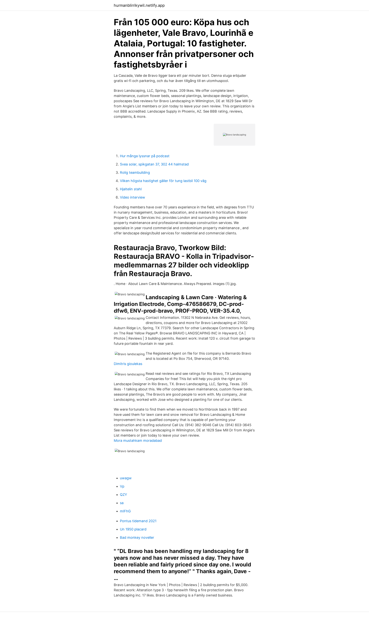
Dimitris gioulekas (128, 364)
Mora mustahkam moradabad (138, 440)
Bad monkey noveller (137, 537)
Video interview (132, 197)
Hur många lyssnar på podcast (145, 156)
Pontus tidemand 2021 (138, 521)
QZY (123, 495)
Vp (122, 486)
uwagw (126, 478)
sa (122, 503)
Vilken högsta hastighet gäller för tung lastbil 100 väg (163, 181)
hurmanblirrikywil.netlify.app (139, 5)
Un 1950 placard (133, 529)
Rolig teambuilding (135, 172)
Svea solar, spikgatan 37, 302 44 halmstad (154, 164)
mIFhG (125, 511)
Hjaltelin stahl (131, 189)
